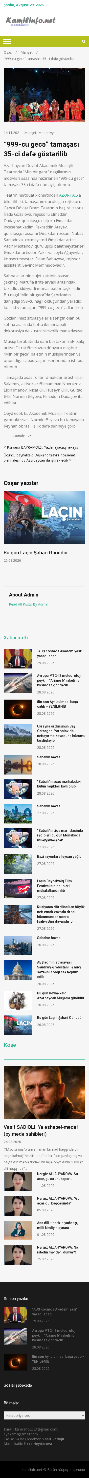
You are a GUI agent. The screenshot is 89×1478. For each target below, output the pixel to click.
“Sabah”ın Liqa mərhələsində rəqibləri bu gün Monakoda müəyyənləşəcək (60, 835)
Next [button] (85, 536)
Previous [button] (40, 536)
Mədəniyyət (47, 132)
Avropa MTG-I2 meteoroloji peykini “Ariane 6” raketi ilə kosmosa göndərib (59, 680)
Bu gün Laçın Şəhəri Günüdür (36, 553)
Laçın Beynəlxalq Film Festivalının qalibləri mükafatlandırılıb (54, 886)
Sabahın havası (49, 757)
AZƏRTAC (68, 195)
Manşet (30, 132)
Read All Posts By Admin (28, 604)
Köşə (10, 1045)
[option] (44, 527)
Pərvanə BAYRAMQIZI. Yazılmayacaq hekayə (42, 447)
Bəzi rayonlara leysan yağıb (59, 856)
